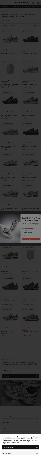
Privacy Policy (15, 443)
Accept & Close (8, 447)
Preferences (7, 453)
